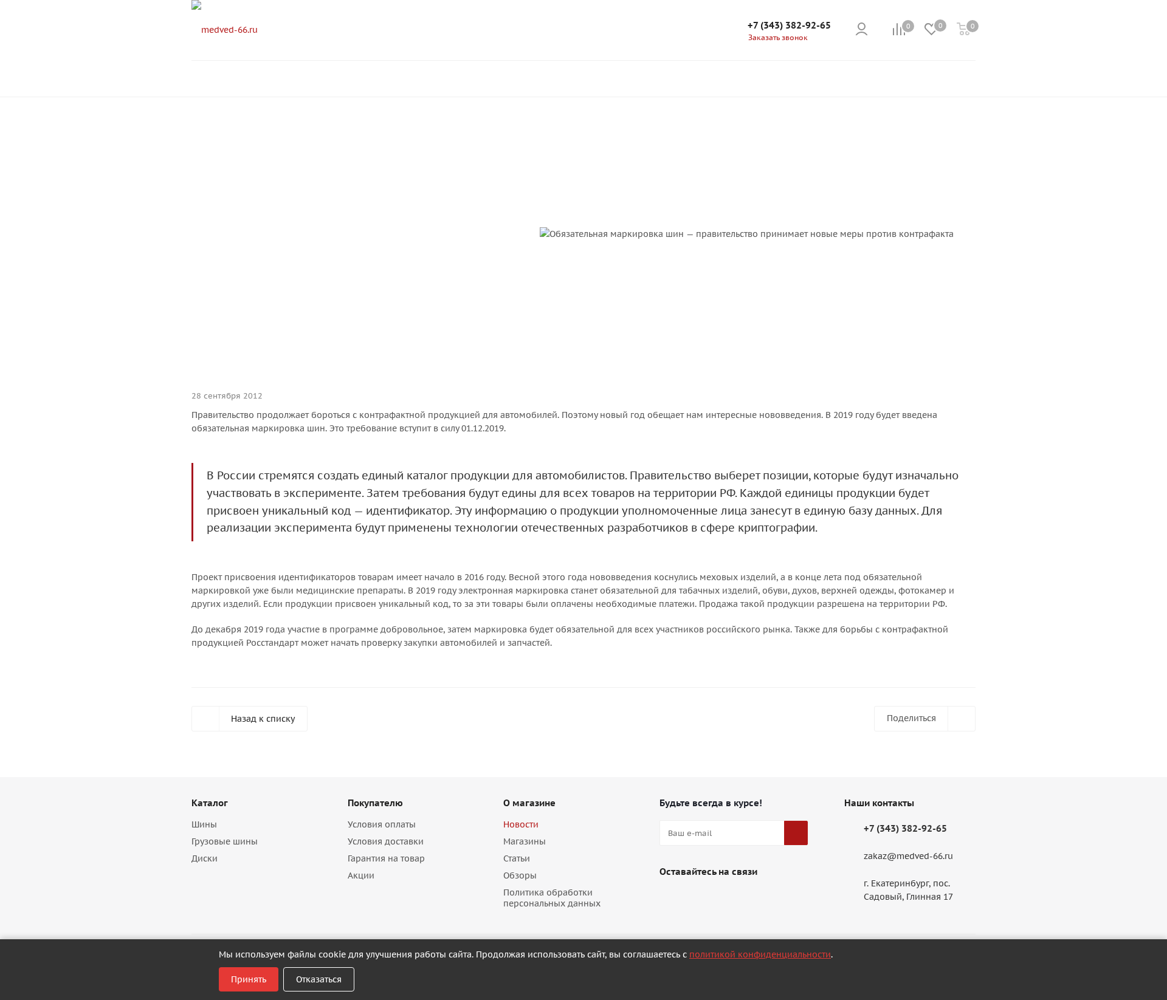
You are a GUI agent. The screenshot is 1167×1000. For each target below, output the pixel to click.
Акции (361, 875)
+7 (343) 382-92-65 (789, 25)
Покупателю (375, 803)
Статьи (516, 858)
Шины (204, 824)
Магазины (524, 841)
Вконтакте (671, 900)
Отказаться (319, 979)
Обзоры (520, 875)
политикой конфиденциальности (760, 954)
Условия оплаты (382, 824)
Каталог (209, 803)
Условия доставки (386, 841)
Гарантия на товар (386, 858)
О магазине (529, 803)
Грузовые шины (224, 841)
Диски (204, 858)
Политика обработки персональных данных (552, 898)
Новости (521, 824)
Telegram (702, 900)
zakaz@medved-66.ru (908, 856)
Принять (248, 979)
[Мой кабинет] (861, 30)
